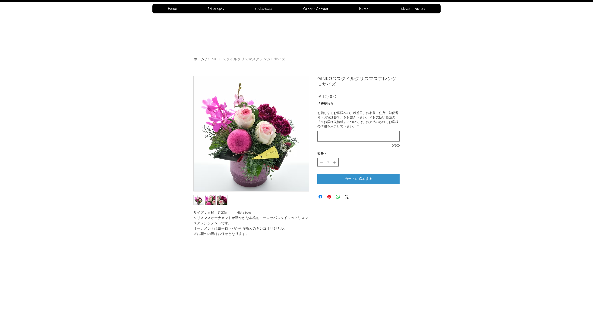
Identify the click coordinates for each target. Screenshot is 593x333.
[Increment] (335, 162)
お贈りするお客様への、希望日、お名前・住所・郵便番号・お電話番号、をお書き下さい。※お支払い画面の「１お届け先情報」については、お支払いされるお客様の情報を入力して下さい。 (357, 120)
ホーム (199, 59)
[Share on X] (347, 197)
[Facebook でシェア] (320, 197)
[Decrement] (321, 162)
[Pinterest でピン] (329, 197)
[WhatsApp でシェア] (338, 197)
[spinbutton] (328, 162)
